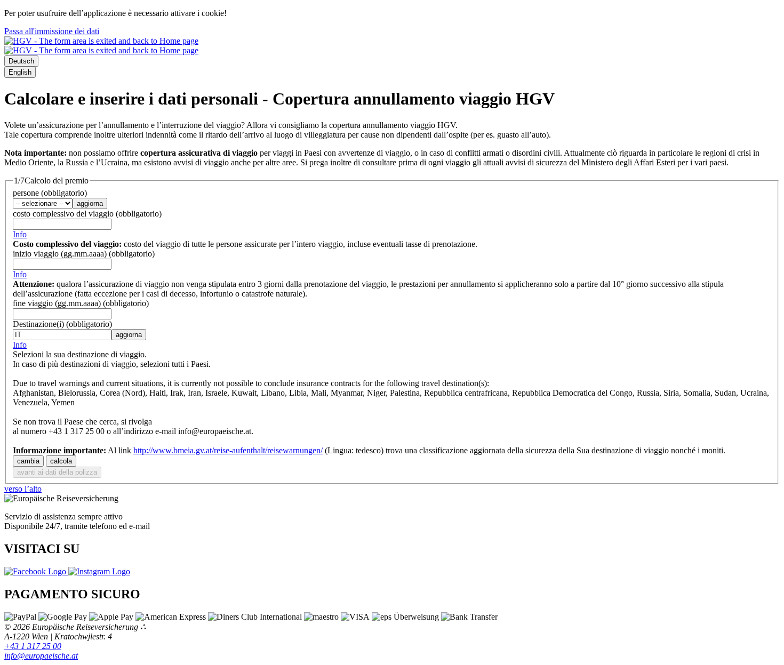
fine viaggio (81, 303)
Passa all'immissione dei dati (51, 31)
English (20, 72)
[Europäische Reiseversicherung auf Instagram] (99, 571)
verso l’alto (23, 488)
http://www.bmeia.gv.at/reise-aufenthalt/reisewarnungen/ (228, 450)
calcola (61, 461)
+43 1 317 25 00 (32, 646)
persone (50, 192)
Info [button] (20, 234)
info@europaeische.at (41, 655)
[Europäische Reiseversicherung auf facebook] (36, 571)
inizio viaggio (84, 253)
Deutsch (21, 61)
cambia (28, 461)
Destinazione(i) (62, 324)
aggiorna (90, 203)
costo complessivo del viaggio (87, 213)
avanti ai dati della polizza (57, 472)
